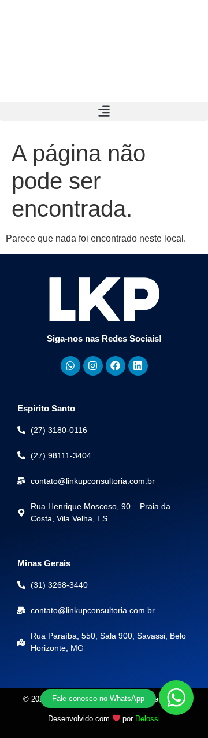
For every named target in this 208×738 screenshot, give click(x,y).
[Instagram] (93, 366)
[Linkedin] (138, 366)
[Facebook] (115, 366)
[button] (104, 111)
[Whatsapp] (70, 366)
